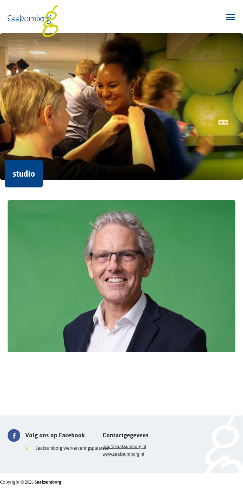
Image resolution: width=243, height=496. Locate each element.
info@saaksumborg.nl (124, 446)
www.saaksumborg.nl (123, 454)
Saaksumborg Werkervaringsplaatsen (72, 448)
